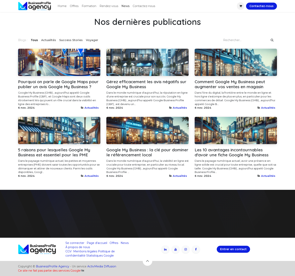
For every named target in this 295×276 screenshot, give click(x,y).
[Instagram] (186, 249)
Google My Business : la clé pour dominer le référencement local (147, 152)
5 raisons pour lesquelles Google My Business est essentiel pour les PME (54, 152)
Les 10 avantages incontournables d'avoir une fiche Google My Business (232, 152)
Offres (114, 243)
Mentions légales (85, 251)
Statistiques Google (100, 255)
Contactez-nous (261, 6)
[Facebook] (196, 249)
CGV (68, 251)
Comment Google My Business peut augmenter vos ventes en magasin (230, 84)
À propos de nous (77, 247)
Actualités (91, 107)
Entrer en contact (233, 249)
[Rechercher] (272, 40)
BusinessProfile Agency (52, 266)
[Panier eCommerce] (240, 6)
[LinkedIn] (165, 249)
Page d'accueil (97, 243)
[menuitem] (62, 6)
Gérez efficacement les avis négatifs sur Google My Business (146, 84)
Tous (34, 40)
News (125, 243)
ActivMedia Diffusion (101, 266)
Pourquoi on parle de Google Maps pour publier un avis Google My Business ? (58, 84)
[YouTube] (176, 249)
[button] (147, 261)
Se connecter (74, 243)
